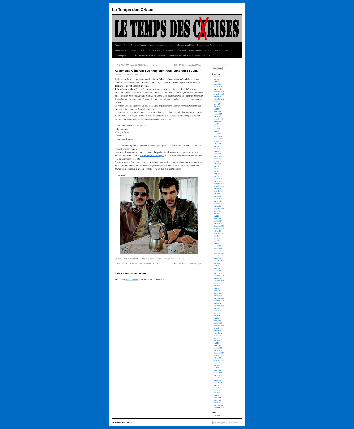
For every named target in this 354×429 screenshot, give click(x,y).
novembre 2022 (219, 161)
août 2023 (217, 146)
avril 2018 (217, 243)
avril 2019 (217, 216)
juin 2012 (217, 390)
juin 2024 (217, 126)
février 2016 (218, 293)
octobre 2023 (218, 144)
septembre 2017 (219, 261)
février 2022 (218, 178)
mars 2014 (217, 345)
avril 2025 (217, 109)
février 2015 (218, 323)
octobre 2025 (218, 96)
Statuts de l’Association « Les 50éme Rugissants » (208, 50)
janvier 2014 (218, 350)
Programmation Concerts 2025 (209, 45)
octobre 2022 (218, 163)
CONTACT (162, 55)
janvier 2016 (218, 295)
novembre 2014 (219, 328)
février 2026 (218, 86)
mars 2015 (217, 320)
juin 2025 (217, 104)
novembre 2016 (219, 276)
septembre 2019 (219, 208)
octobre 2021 (218, 188)
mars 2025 (217, 111)
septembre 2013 (219, 360)
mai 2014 (217, 340)
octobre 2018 (218, 231)
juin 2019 (217, 211)
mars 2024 (217, 134)
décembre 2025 (219, 91)
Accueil (118, 45)
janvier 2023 (218, 159)
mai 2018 (217, 241)
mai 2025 (217, 106)
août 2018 (217, 236)
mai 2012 (217, 393)
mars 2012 (217, 397)
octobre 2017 (218, 258)
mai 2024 (217, 129)
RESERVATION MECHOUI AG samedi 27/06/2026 (189, 55)
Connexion (217, 415)
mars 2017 (217, 268)
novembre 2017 (219, 256)
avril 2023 (217, 151)
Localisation (168, 50)
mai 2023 (217, 149)
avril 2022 (217, 173)
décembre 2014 (219, 325)
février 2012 (218, 400)
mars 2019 (217, 218)
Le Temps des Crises (132, 9)
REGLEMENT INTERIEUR (144, 55)
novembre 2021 (219, 186)
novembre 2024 (219, 119)
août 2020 (217, 193)
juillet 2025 (217, 101)
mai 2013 (217, 365)
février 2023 (218, 156)
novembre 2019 (219, 203)
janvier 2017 (218, 273)
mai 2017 (217, 263)
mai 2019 (217, 213)
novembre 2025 (219, 94)
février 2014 (218, 348)
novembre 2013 (219, 355)
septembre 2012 (219, 383)
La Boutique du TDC (123, 55)
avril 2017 (217, 266)
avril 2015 (217, 318)
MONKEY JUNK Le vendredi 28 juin (188, 65)
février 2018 (218, 248)
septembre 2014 (219, 333)
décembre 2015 (219, 298)
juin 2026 (217, 76)
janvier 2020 (218, 201)
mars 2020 (217, 196)
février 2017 (218, 271)
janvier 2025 (218, 116)
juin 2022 (217, 168)
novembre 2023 (219, 141)
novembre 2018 (219, 228)
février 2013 (218, 373)
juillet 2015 (217, 310)
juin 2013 (217, 363)
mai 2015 (217, 315)
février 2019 (218, 221)
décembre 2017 (219, 253)
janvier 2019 (218, 223)
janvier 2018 (218, 251)
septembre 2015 (219, 305)
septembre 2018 (219, 233)
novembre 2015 (219, 300)
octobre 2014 (218, 330)
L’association (180, 50)
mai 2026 (217, 79)
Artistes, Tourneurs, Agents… (136, 45)
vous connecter (131, 279)
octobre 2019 (218, 206)
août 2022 (217, 166)
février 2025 (218, 114)
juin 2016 (217, 283)
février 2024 (218, 136)
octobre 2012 (218, 380)
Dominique (139, 74)
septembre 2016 (219, 281)
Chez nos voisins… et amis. (161, 45)
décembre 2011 (219, 405)
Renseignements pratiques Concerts (129, 50)
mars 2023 (217, 154)
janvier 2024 (218, 139)
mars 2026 (217, 84)
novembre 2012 (219, 378)
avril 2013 (217, 368)
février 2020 (218, 198)
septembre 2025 (219, 99)
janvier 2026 (218, 89)
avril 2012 (217, 395)
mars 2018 (217, 246)
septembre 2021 (219, 191)
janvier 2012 (218, 402)
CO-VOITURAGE (153, 50)
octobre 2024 (218, 121)
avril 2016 (217, 288)
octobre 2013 (218, 358)
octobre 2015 (218, 303)
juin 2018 (217, 238)
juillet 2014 (217, 335)
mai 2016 (217, 285)
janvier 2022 (218, 181)
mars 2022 (217, 176)
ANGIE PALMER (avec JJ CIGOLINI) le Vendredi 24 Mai (136, 65)
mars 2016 (217, 290)
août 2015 (217, 308)
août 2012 (217, 385)
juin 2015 (217, 313)
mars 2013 (217, 370)
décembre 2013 (219, 353)
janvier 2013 (218, 375)
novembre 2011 (219, 407)
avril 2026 (217, 81)
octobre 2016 (218, 278)
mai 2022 (217, 171)
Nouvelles (141, 259)
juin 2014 (217, 338)
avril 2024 (217, 131)
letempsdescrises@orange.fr (152, 155)
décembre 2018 (219, 226)
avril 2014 (217, 343)
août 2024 (217, 124)
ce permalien (179, 259)
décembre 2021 (219, 183)
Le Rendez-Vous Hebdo (185, 45)
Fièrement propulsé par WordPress (226, 422)
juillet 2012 (217, 388)
